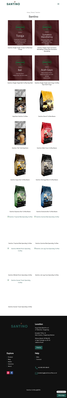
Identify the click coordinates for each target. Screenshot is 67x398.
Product (10, 357)
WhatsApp (61, 395)
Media (10, 361)
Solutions (11, 364)
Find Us (38, 347)
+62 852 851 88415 (43, 367)
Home (28, 12)
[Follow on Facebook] (11, 372)
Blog (9, 359)
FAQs (37, 357)
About (10, 366)
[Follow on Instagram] (8, 372)
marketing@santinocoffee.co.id (47, 373)
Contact (39, 359)
